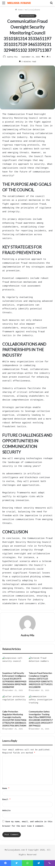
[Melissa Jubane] (19, 3)
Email (6, 799)
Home (20, 10)
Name (5, 788)
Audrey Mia (12, 57)
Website (6, 810)
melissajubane (32, 10)
